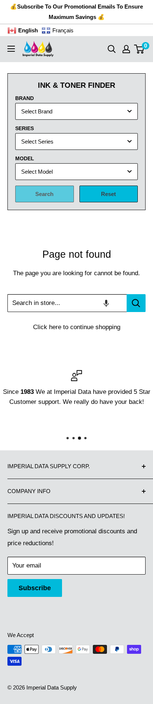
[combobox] (76, 111)
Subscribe (35, 588)
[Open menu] (11, 49)
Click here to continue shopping (76, 327)
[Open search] (112, 49)
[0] (139, 49)
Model (24, 158)
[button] (106, 303)
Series (24, 128)
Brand (24, 98)
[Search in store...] (136, 303)
